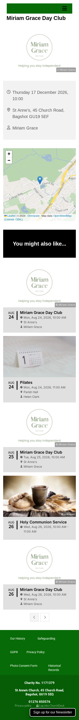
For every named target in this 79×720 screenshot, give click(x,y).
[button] (40, 8)
